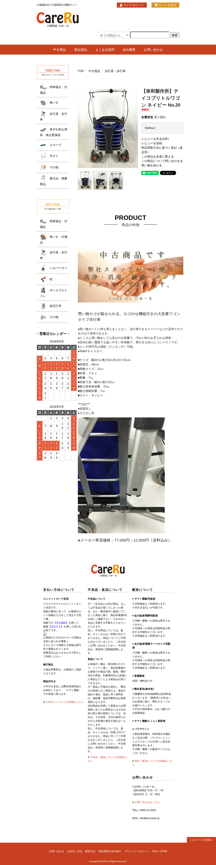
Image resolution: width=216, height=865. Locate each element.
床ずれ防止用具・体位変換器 (53, 132)
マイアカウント (133, 5)
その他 (53, 167)
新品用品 (80, 49)
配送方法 (90, 851)
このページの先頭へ (201, 839)
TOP (81, 71)
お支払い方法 (74, 851)
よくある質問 (104, 49)
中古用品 (59, 49)
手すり (53, 156)
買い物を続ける (151, 165)
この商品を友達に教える (157, 156)
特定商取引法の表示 (109, 851)
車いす (53, 102)
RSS (155, 851)
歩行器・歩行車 (115, 71)
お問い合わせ (153, 49)
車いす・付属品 (53, 239)
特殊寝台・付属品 (53, 89)
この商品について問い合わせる (162, 161)
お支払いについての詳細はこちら (64, 702)
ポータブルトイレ (53, 293)
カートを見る (167, 5)
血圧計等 (55, 305)
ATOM (163, 851)
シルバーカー (58, 268)
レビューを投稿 (151, 143)
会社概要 (129, 49)
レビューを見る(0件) (155, 138)
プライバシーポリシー (136, 851)
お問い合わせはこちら (147, 802)
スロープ (55, 145)
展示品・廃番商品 (53, 181)
